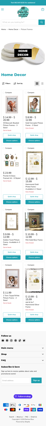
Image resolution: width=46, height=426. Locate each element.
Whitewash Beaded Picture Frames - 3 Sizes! (11, 125)
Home (3, 29)
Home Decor (13, 29)
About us (20, 417)
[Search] (41, 22)
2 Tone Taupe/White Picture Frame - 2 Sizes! (11, 297)
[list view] (42, 83)
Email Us (34, 417)
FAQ (26, 417)
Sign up (36, 380)
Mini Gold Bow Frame (34, 240)
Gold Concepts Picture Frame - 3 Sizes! (34, 124)
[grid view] (37, 83)
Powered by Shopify (23, 422)
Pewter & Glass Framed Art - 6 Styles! (11, 177)
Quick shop (12, 135)
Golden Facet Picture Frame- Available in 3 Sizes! (11, 242)
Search (11, 417)
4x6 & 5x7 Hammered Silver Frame (32, 304)
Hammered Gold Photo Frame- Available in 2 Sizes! (33, 186)
